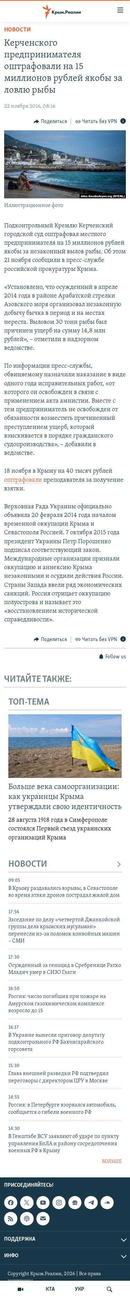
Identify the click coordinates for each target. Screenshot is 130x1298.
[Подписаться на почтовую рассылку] (43, 1218)
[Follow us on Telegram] (90, 1202)
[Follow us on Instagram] (59, 1202)
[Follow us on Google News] (74, 1202)
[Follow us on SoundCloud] (107, 1202)
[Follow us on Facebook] (10, 1202)
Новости (17, 30)
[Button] (50, 121)
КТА (50, 1289)
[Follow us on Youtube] (43, 1202)
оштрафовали (23, 480)
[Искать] (109, 1289)
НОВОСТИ (27, 864)
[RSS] (10, 1218)
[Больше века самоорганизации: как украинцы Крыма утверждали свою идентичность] (65, 746)
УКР (79, 1289)
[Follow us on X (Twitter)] (26, 1202)
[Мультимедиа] (20, 1289)
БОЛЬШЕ (112, 1161)
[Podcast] (26, 1218)
